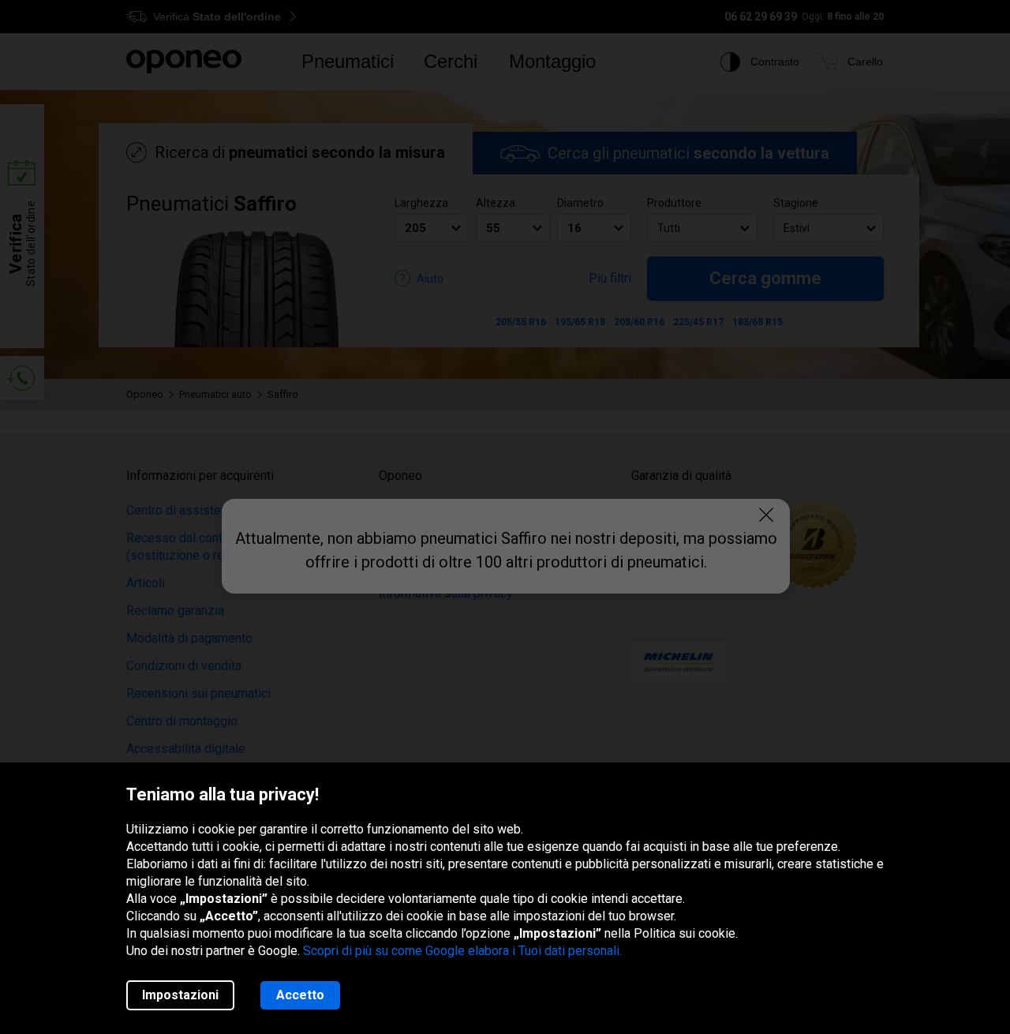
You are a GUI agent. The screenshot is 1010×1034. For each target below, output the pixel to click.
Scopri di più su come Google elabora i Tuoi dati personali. (462, 950)
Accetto (300, 994)
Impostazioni (180, 994)
